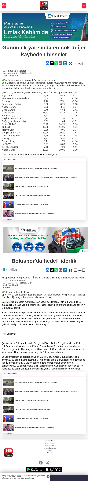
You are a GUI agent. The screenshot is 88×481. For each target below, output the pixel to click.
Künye (50, 450)
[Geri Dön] (4, 5)
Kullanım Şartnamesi (49, 448)
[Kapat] (48, 476)
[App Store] (53, 469)
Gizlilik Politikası (49, 441)
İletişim (49, 453)
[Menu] (84, 5)
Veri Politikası (49, 445)
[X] (47, 463)
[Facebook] (41, 463)
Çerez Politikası (49, 443)
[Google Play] (35, 469)
